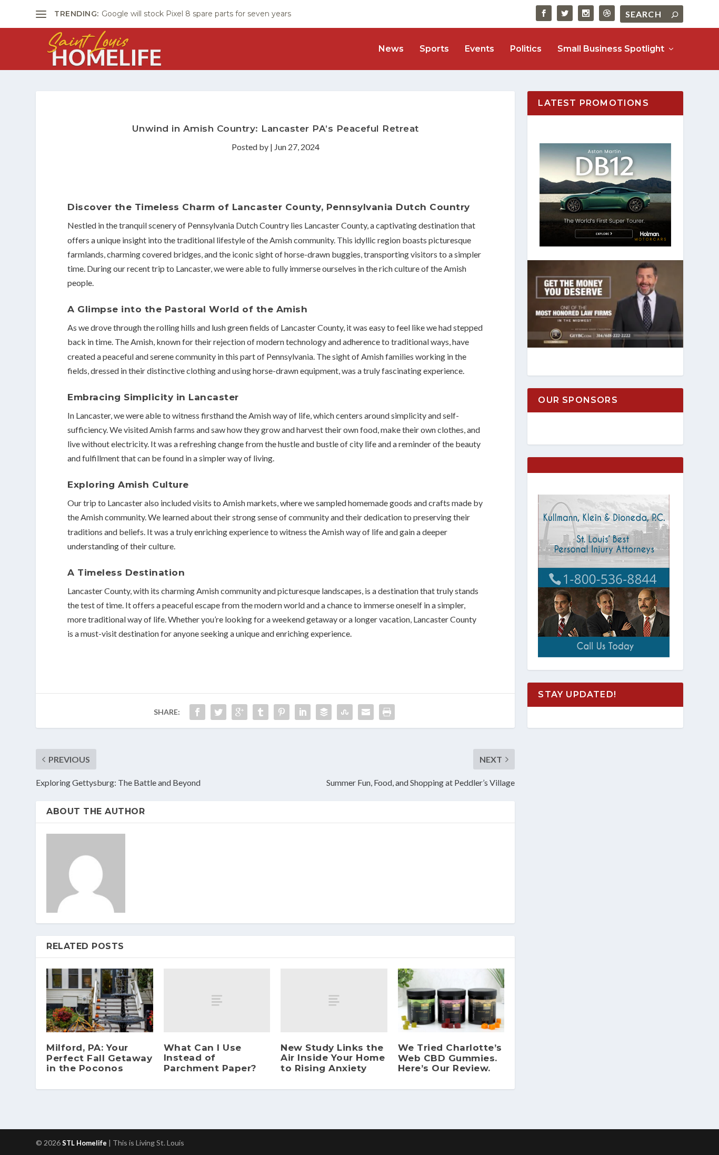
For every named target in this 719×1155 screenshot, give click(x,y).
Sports (434, 49)
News (391, 49)
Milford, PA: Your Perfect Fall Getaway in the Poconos (99, 1057)
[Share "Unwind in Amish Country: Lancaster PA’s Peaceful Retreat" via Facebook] (197, 712)
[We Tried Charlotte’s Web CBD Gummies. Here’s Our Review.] (451, 1001)
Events (479, 49)
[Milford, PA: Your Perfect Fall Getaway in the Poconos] (99, 1001)
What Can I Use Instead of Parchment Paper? (210, 1057)
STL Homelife (84, 1143)
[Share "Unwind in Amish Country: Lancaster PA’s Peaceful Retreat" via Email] (365, 712)
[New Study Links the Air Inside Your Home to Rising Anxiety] (334, 1000)
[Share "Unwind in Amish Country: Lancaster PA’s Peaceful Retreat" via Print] (386, 712)
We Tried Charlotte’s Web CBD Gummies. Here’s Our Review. (450, 1057)
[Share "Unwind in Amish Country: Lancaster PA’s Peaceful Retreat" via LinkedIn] (302, 712)
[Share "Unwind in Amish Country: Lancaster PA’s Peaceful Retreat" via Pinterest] (281, 712)
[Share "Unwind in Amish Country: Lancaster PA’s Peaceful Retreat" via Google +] (239, 712)
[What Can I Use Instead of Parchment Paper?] (217, 1000)
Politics (526, 49)
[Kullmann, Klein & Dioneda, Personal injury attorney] (604, 654)
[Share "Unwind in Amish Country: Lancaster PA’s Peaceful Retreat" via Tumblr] (260, 712)
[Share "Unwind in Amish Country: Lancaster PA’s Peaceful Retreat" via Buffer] (323, 712)
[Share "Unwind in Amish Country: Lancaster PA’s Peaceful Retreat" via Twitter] (218, 712)
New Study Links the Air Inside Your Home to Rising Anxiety (333, 1057)
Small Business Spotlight (610, 49)
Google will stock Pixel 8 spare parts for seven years (196, 13)
